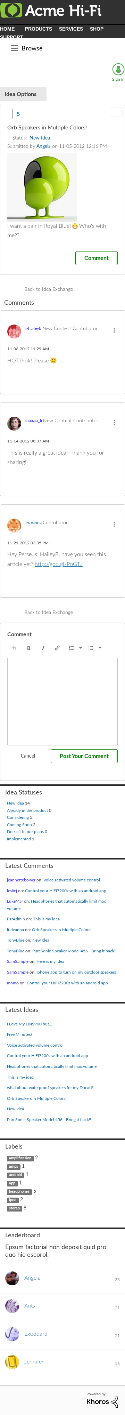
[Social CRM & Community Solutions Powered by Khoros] (102, 1400)
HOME (7, 29)
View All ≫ (62, 1236)
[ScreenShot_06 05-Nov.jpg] (42, 187)
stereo (14, 1208)
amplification (20, 1158)
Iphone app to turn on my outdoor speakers (76, 972)
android (15, 1175)
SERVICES (71, 29)
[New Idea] (97, 289)
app (12, 1183)
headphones (19, 1191)
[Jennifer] (27, 1367)
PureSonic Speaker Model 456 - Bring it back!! (74, 951)
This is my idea (46, 919)
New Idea (40, 138)
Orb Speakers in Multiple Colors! (61, 930)
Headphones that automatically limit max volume (52, 1066)
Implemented (19, 839)
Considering (18, 817)
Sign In (118, 79)
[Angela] (25, 1283)
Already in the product (28, 810)
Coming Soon (20, 825)
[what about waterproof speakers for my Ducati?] (85, 289)
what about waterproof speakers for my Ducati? (50, 1088)
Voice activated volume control (71, 880)
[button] (6, 114)
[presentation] (14, 648)
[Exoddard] (29, 1339)
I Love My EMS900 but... (29, 1024)
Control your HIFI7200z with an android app (65, 891)
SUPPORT (11, 37)
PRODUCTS (38, 29)
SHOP (96, 29)
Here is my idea (50, 961)
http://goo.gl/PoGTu (59, 564)
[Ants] (22, 1311)
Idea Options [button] (20, 94)
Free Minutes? (19, 1034)
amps (13, 1166)
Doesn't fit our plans (26, 832)
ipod (12, 1200)
